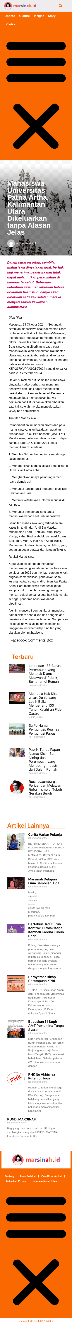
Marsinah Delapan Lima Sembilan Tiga (43, 881)
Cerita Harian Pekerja (45, 834)
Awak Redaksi (28, 1176)
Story (52, 16)
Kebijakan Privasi (16, 1181)
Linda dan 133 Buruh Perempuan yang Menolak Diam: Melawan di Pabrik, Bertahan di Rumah (45, 673)
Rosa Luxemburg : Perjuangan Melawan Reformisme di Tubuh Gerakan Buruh (45, 787)
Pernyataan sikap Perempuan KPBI (42, 979)
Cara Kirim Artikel (51, 1176)
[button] (60, 6)
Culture (24, 16)
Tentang (9, 1176)
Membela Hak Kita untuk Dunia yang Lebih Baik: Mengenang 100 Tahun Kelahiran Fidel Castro (45, 703)
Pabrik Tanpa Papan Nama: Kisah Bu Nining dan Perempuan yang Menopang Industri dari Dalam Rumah (44, 759)
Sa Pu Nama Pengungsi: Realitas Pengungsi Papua (44, 729)
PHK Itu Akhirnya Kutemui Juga (41, 1076)
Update (10, 16)
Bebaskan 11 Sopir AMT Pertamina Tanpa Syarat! (46, 1025)
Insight (39, 16)
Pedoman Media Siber (44, 1181)
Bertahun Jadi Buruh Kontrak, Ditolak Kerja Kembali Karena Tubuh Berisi (46, 930)
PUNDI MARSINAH (21, 1119)
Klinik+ (11, 24)
